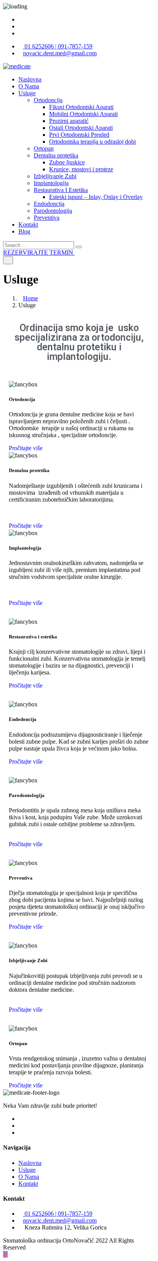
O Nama (28, 86)
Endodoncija (49, 204)
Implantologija (51, 183)
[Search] (79, 247)
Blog (24, 231)
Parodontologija (53, 210)
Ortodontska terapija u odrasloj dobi (92, 141)
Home (30, 298)
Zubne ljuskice (67, 162)
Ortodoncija (48, 100)
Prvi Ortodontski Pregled (79, 134)
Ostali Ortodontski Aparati (81, 127)
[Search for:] (39, 245)
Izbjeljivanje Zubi (55, 176)
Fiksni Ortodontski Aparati (81, 107)
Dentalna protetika (56, 155)
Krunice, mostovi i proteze (81, 169)
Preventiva (46, 217)
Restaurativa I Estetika (61, 190)
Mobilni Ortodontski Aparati (83, 114)
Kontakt (28, 224)
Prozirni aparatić (69, 121)
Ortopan (44, 148)
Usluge (27, 93)
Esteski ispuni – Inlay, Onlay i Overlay (96, 197)
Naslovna (29, 79)
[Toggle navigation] (8, 260)
